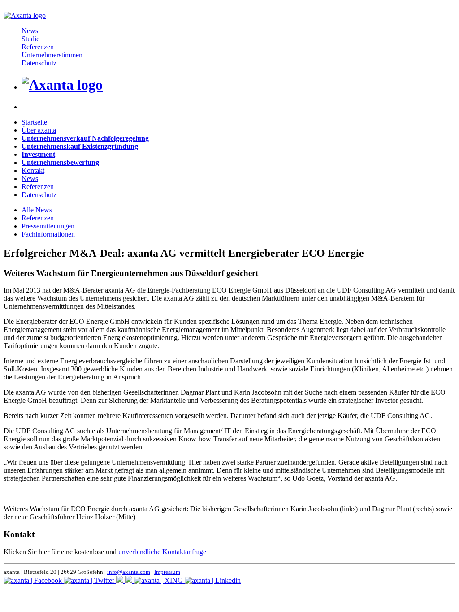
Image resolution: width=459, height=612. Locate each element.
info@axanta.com (128, 572)
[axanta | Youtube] (129, 580)
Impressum (167, 572)
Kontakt (33, 170)
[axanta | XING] (159, 580)
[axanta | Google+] (120, 580)
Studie (30, 39)
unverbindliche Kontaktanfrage (162, 552)
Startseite (34, 122)
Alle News (37, 210)
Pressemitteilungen (48, 226)
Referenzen (38, 47)
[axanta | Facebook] (34, 580)
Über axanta (39, 130)
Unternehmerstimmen (52, 55)
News (30, 30)
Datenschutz (39, 63)
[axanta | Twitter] (90, 580)
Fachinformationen (48, 234)
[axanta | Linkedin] (213, 580)
